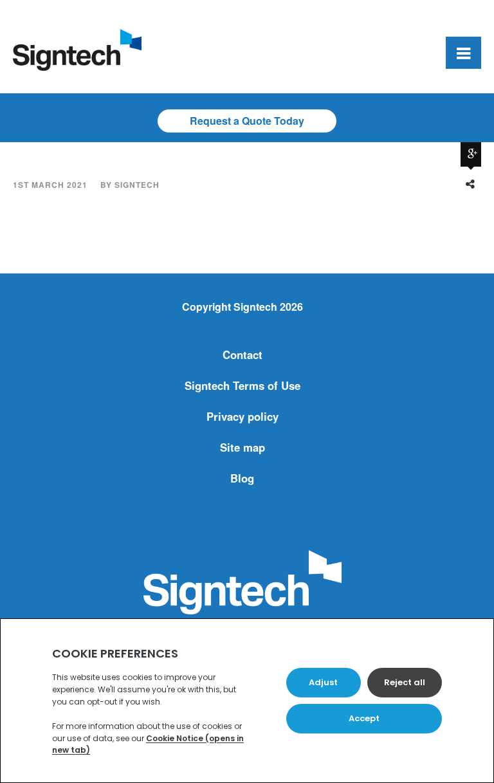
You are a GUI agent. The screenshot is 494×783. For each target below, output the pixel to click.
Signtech (137, 184)
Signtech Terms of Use (242, 385)
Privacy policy (242, 416)
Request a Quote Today (247, 120)
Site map (242, 447)
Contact (242, 354)
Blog (242, 478)
